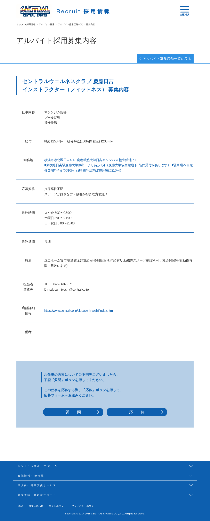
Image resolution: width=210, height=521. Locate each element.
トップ (19, 24)
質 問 (73, 412)
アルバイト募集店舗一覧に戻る (167, 58)
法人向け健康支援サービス (37, 485)
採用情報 (30, 24)
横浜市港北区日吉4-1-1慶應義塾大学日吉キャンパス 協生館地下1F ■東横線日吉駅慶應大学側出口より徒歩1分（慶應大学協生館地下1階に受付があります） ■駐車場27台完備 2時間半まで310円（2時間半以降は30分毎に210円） (118, 165)
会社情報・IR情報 (31, 475)
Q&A (20, 506)
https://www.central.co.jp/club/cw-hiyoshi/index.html (78, 310)
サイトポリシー (57, 506)
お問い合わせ (36, 506)
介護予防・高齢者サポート (37, 495)
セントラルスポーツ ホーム (38, 466)
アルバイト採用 (47, 24)
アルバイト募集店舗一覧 (70, 24)
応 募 (137, 412)
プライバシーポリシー (84, 506)
